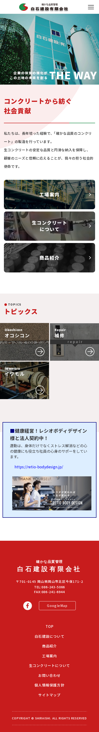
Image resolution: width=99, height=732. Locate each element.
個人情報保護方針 (49, 685)
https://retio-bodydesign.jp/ (39, 466)
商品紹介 (49, 645)
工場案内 (49, 655)
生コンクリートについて (49, 665)
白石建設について (49, 636)
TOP (50, 626)
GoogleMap (57, 605)
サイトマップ (49, 694)
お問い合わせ (49, 675)
